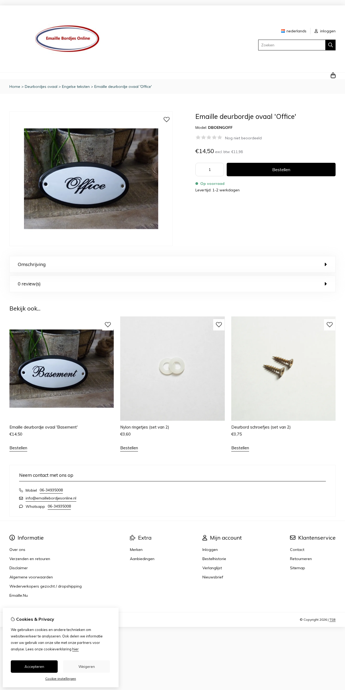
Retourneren (301, 558)
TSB (332, 619)
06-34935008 (51, 490)
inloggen (327, 31)
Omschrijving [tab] (32, 264)
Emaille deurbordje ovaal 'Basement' (43, 427)
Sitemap (297, 567)
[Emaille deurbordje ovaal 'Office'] (90, 244)
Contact (297, 549)
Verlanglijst (212, 567)
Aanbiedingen (142, 558)
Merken (136, 549)
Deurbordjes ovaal (41, 86)
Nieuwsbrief (212, 577)
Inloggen (210, 549)
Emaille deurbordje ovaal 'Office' (123, 86)
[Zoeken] (331, 45)
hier (75, 649)
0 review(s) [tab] (29, 284)
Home (14, 86)
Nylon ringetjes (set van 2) (144, 427)
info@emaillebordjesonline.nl (51, 498)
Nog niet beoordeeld (243, 138)
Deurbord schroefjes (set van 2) (261, 427)
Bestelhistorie (214, 558)
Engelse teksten (76, 86)
